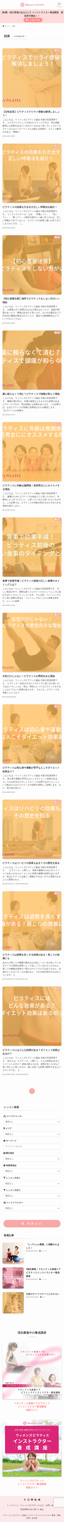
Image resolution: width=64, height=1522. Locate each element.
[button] (59, 5)
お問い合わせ (51, 1505)
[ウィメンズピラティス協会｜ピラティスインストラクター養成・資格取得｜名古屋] (31, 5)
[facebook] (25, 1499)
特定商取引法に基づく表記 (32, 1509)
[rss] (35, 1499)
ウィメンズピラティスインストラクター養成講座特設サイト (32, 1484)
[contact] (39, 1499)
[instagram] (28, 1499)
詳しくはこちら (33, 20)
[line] (32, 1499)
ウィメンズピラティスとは (32, 1505)
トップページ (12, 1505)
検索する (34, 1223)
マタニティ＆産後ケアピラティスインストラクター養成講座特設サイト (32, 1406)
